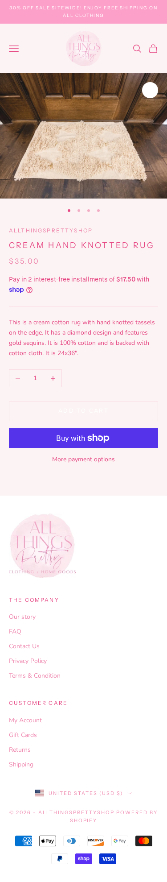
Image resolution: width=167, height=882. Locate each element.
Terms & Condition (35, 675)
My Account (25, 720)
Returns (20, 749)
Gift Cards (23, 735)
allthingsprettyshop (51, 230)
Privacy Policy (28, 661)
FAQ (15, 631)
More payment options (83, 459)
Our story (22, 617)
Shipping (21, 764)
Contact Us (24, 646)
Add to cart (83, 411)
